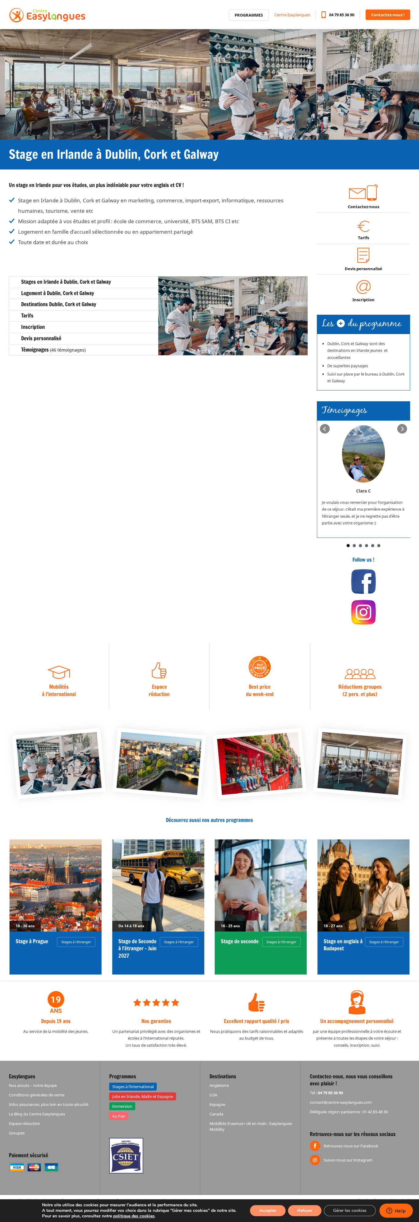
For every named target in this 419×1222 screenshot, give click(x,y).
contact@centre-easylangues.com (341, 1102)
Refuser (304, 1210)
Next (402, 429)
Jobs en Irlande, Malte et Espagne (142, 1096)
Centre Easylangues (292, 15)
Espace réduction (24, 1123)
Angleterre (219, 1085)
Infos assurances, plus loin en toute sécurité (48, 1104)
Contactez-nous (363, 206)
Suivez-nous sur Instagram (348, 1160)
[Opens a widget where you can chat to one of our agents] (396, 1211)
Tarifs (363, 237)
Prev (325, 429)
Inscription (363, 299)
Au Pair (118, 1116)
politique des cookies (134, 1216)
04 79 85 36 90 (341, 15)
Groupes (17, 1133)
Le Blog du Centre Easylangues (37, 1114)
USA (213, 1095)
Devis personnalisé (363, 268)
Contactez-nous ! (388, 15)
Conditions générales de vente (36, 1095)
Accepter (267, 1210)
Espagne (217, 1104)
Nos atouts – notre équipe (33, 1085)
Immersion (122, 1106)
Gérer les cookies (350, 1210)
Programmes (249, 15)
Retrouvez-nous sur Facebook (351, 1146)
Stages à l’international (133, 1086)
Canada (216, 1114)
